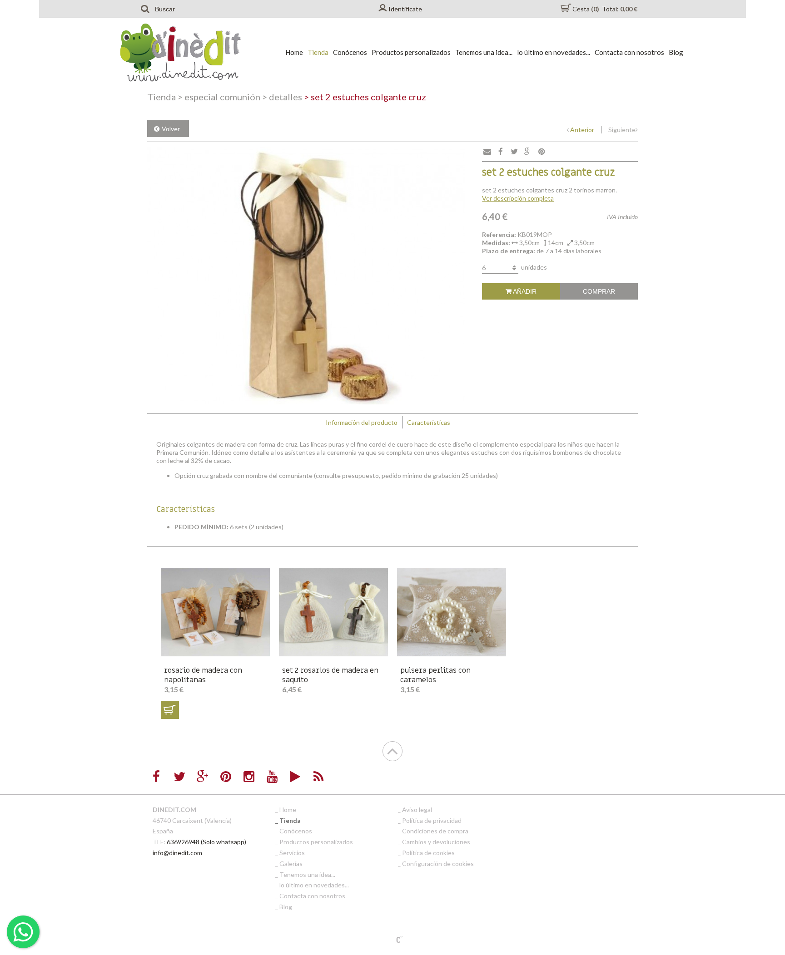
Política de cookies (428, 853)
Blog (676, 52)
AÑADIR (524, 291)
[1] (170, 710)
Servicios (292, 853)
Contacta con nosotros (629, 52)
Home (294, 52)
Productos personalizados (411, 52)
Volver (171, 129)
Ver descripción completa (518, 198)
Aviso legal (417, 809)
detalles (282, 96)
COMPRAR (599, 291)
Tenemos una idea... (483, 52)
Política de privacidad (432, 820)
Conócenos (350, 52)
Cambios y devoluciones (436, 842)
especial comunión (219, 96)
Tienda (318, 52)
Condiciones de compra (435, 831)
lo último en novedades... (553, 52)
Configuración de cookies (438, 863)
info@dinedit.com (177, 853)
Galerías (291, 863)
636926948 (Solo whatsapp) (206, 842)
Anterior (582, 129)
